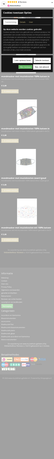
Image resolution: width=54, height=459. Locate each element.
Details (22, 22)
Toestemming (10, 22)
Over (31, 22)
